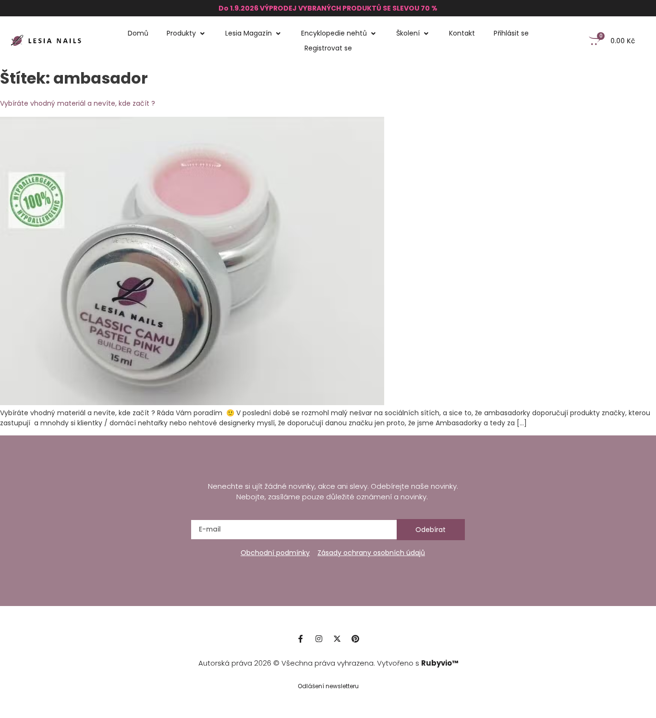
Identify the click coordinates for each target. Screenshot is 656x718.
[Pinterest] (355, 639)
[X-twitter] (337, 639)
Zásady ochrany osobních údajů (371, 552)
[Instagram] (319, 639)
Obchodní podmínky (275, 552)
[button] (187, 33)
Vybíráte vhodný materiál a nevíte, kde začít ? (77, 103)
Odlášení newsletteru (328, 686)
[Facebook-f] (300, 639)
